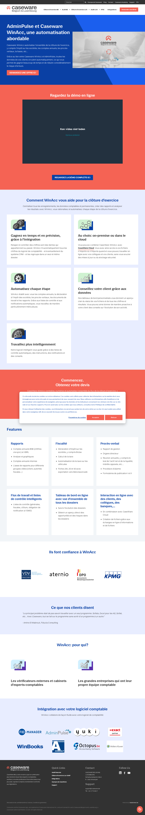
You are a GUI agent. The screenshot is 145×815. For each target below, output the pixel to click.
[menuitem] (120, 773)
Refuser (114, 417)
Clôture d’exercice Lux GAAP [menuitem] (61, 775)
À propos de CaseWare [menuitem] (59, 782)
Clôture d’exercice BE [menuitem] (51, 9)
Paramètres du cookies (77, 417)
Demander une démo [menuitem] (129, 9)
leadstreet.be (134, 802)
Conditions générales (39, 802)
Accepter (95, 417)
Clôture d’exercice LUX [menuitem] (79, 9)
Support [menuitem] (131, 2)
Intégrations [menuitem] (112, 9)
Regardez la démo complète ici (72, 177)
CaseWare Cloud (86, 248)
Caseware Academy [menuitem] (121, 2)
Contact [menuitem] (110, 2)
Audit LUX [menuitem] (94, 9)
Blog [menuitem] (105, 2)
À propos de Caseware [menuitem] (95, 2)
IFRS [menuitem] (102, 9)
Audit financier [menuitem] (56, 772)
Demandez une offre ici (23, 72)
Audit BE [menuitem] (65, 9)
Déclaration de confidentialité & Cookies (19, 802)
